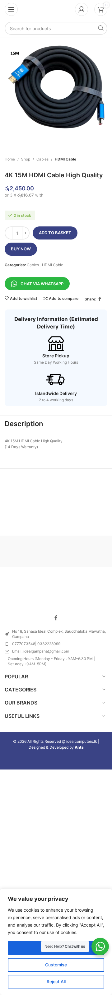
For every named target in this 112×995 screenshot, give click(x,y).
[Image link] (56, 592)
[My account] (81, 9)
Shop (25, 159)
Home (10, 159)
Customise (56, 964)
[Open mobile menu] (11, 9)
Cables (42, 159)
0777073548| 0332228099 (36, 643)
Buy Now (21, 248)
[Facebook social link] (100, 299)
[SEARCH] (100, 28)
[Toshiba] (30, 551)
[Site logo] (56, 9)
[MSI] (81, 551)
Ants (79, 747)
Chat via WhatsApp (42, 283)
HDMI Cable (65, 159)
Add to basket (55, 232)
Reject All (56, 981)
